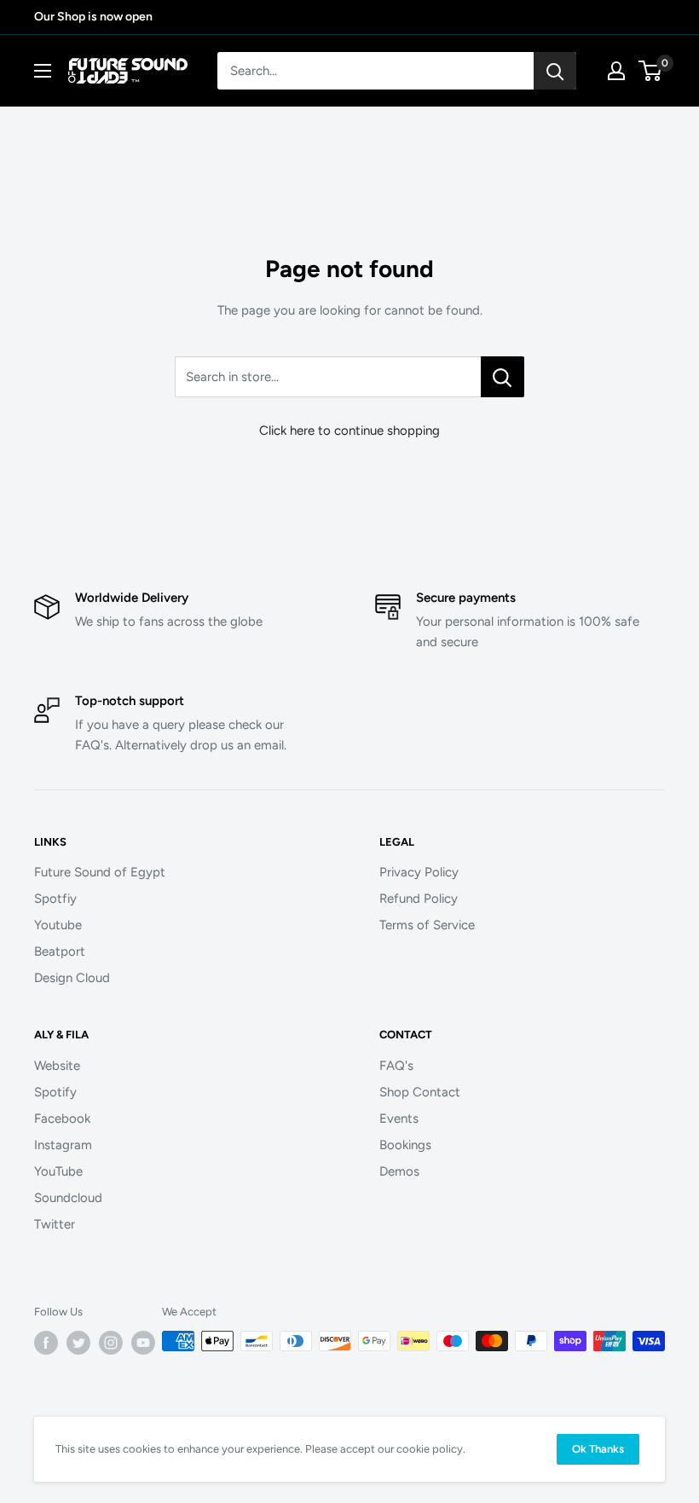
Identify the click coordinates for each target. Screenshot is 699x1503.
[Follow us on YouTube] (143, 1343)
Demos (399, 1171)
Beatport (59, 951)
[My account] (616, 70)
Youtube (58, 925)
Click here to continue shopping (349, 430)
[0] (650, 71)
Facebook (62, 1118)
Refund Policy (418, 898)
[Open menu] (42, 71)
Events (399, 1118)
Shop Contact (419, 1092)
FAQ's (396, 1065)
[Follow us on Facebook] (46, 1343)
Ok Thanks (598, 1448)
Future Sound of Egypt (99, 872)
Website (57, 1065)
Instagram (63, 1145)
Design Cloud (72, 978)
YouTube (58, 1171)
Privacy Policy (419, 872)
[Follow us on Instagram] (111, 1343)
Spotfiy (55, 898)
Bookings (405, 1145)
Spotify (55, 1092)
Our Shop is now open (93, 16)
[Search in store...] (502, 376)
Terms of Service (427, 925)
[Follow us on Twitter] (78, 1343)
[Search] (555, 71)
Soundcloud (68, 1197)
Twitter (54, 1224)
